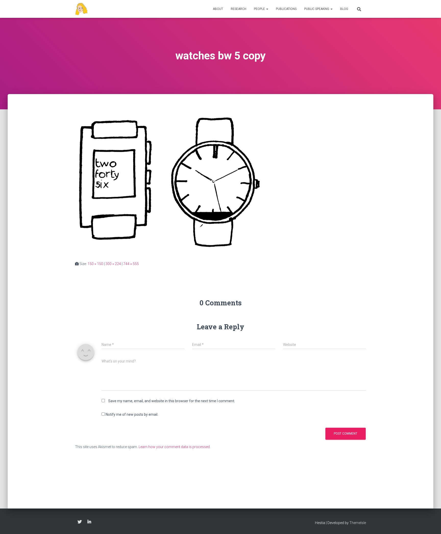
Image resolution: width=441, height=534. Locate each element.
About (218, 9)
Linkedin (89, 522)
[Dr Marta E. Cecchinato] (81, 9)
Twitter (79, 522)
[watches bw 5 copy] (170, 182)
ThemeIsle (357, 523)
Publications (286, 9)
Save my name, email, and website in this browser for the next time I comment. (171, 401)
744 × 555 (131, 264)
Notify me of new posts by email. (132, 414)
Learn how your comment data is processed (174, 447)
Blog (344, 9)
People (260, 9)
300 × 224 (113, 264)
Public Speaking (317, 9)
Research (238, 9)
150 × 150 (95, 264)
